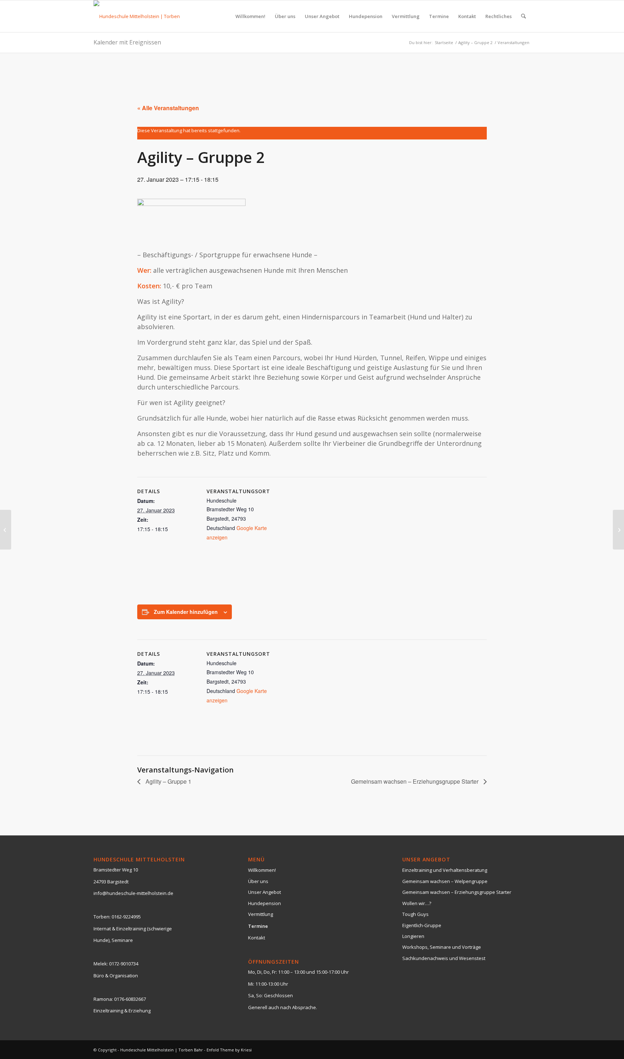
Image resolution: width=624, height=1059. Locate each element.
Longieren (413, 936)
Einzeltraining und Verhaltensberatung (444, 870)
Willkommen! (262, 870)
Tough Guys (415, 914)
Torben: (102, 916)
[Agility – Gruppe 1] (5, 530)
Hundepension (264, 903)
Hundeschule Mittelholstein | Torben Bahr (161, 1049)
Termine (258, 926)
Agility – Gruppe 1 (167, 781)
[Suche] (523, 16)
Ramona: (103, 999)
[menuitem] (250, 16)
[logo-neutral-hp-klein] (141, 16)
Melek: (101, 963)
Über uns (258, 881)
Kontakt (256, 937)
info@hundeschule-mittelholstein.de (133, 893)
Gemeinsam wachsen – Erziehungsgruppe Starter (415, 781)
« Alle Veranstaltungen (168, 108)
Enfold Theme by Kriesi (229, 1049)
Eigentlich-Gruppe (421, 925)
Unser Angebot (264, 892)
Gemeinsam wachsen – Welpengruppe (445, 881)
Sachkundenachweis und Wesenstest (443, 958)
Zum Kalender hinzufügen (186, 611)
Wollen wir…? (416, 903)
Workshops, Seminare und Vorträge (441, 947)
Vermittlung (260, 914)
